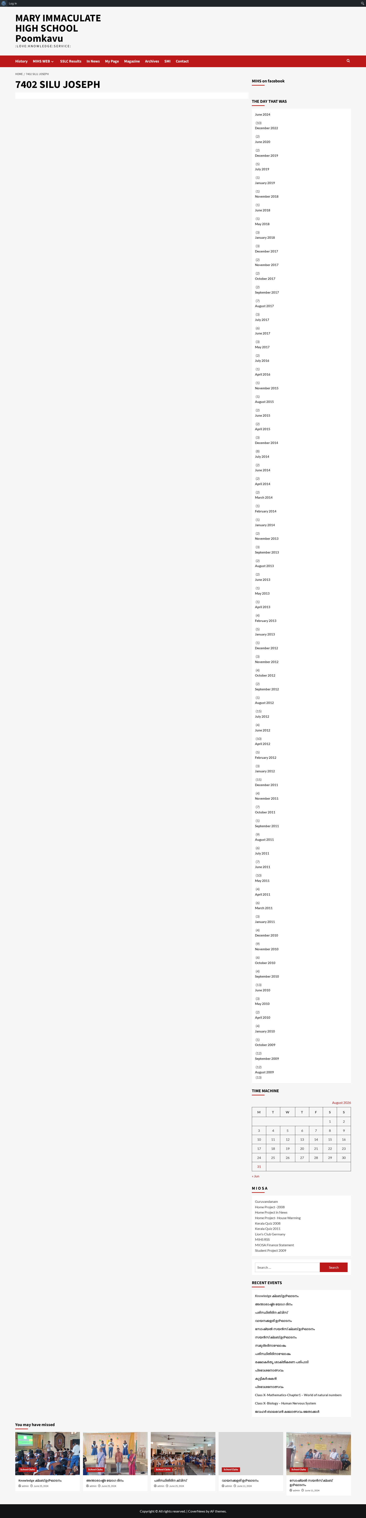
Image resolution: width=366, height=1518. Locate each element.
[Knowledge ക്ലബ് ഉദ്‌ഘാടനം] (47, 1453)
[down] (52, 61)
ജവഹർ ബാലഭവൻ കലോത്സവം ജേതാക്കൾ (287, 1411)
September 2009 (267, 1058)
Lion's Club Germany (270, 1234)
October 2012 (265, 675)
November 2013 (267, 538)
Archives (152, 61)
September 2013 (267, 552)
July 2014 (262, 456)
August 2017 (264, 306)
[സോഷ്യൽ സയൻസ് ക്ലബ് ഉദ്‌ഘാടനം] (318, 1453)
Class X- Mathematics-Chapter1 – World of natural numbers (298, 1395)
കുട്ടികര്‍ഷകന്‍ (266, 1378)
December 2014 (266, 443)
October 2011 (265, 812)
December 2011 (266, 785)
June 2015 (262, 415)
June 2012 (262, 730)
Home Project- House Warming (278, 1218)
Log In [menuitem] (13, 3)
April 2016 (262, 374)
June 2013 (262, 579)
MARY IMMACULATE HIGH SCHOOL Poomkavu (58, 28)
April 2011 (262, 894)
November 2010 (267, 949)
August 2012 (264, 703)
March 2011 (264, 908)
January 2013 (265, 634)
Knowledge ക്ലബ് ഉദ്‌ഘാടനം (276, 1296)
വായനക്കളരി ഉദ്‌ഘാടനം (273, 1320)
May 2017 (262, 347)
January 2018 (265, 237)
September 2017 (267, 292)
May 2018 (262, 224)
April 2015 (262, 429)
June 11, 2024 (244, 1486)
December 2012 (266, 648)
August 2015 (264, 402)
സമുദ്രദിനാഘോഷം (270, 1345)
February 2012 (265, 757)
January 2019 (265, 183)
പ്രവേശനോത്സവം (269, 1370)
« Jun (255, 1176)
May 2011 (262, 880)
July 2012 (262, 716)
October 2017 (265, 278)
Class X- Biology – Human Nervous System (285, 1403)
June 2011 (262, 867)
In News (93, 61)
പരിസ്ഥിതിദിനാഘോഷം (273, 1354)
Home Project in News (271, 1212)
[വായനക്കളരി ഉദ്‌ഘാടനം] (251, 1453)
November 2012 (267, 662)
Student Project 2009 (270, 1250)
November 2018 (267, 196)
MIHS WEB (41, 61)
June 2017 (262, 333)
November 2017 (267, 265)
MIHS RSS (262, 1239)
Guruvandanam (266, 1201)
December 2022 (266, 128)
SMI (167, 61)
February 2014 (265, 511)
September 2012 (267, 689)
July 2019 (262, 169)
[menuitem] (3, 3)
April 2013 (262, 607)
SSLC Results (70, 61)
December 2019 (266, 155)
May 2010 (262, 1004)
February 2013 (265, 621)
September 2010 (267, 976)
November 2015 (267, 388)
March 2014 (264, 497)
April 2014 (262, 484)
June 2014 (262, 470)
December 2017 (266, 251)
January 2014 (265, 525)
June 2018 (262, 210)
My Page (112, 61)
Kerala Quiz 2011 (267, 1229)
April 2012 (262, 744)
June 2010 (262, 990)
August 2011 (264, 839)
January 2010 (265, 1031)
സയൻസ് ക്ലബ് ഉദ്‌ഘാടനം (276, 1337)
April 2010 (262, 1017)
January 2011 (265, 922)
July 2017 (262, 320)
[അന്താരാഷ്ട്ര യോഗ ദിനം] (115, 1453)
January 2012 (265, 771)
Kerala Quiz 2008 (267, 1223)
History (21, 61)
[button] (348, 60)
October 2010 (265, 963)
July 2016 (262, 360)
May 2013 (262, 593)
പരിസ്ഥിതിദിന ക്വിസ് (271, 1312)
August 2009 (264, 1072)
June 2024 (262, 114)
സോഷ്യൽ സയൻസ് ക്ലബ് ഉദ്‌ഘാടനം (285, 1329)
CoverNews (196, 1511)
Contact (182, 61)
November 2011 (267, 798)
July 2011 (262, 853)
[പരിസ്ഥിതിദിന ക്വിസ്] (183, 1453)
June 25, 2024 (41, 1486)
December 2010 (266, 935)
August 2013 (264, 566)
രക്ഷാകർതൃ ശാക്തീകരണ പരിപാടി (281, 1362)
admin (25, 1486)
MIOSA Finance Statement (274, 1245)
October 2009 (265, 1045)
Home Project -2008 (270, 1207)
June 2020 (262, 142)
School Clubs (27, 1469)
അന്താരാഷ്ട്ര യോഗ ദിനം (273, 1304)
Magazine (132, 61)
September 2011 (267, 826)
